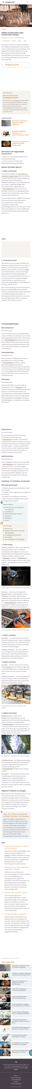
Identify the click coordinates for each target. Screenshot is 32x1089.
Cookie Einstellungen (16, 1079)
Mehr (25, 41)
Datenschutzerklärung (16, 1083)
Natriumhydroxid (10, 340)
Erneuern (7, 855)
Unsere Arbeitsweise (16, 1077)
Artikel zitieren (6, 41)
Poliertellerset (7, 439)
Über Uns (16, 1075)
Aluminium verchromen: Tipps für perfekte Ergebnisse (19, 122)
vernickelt (8, 667)
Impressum (16, 1081)
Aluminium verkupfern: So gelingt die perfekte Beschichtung (20, 143)
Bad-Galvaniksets (8, 724)
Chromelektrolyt (8, 189)
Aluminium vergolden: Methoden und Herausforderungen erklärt (20, 133)
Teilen (19, 41)
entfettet (4, 594)
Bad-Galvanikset (8, 464)
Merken (14, 41)
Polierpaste (18, 387)
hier (17, 646)
